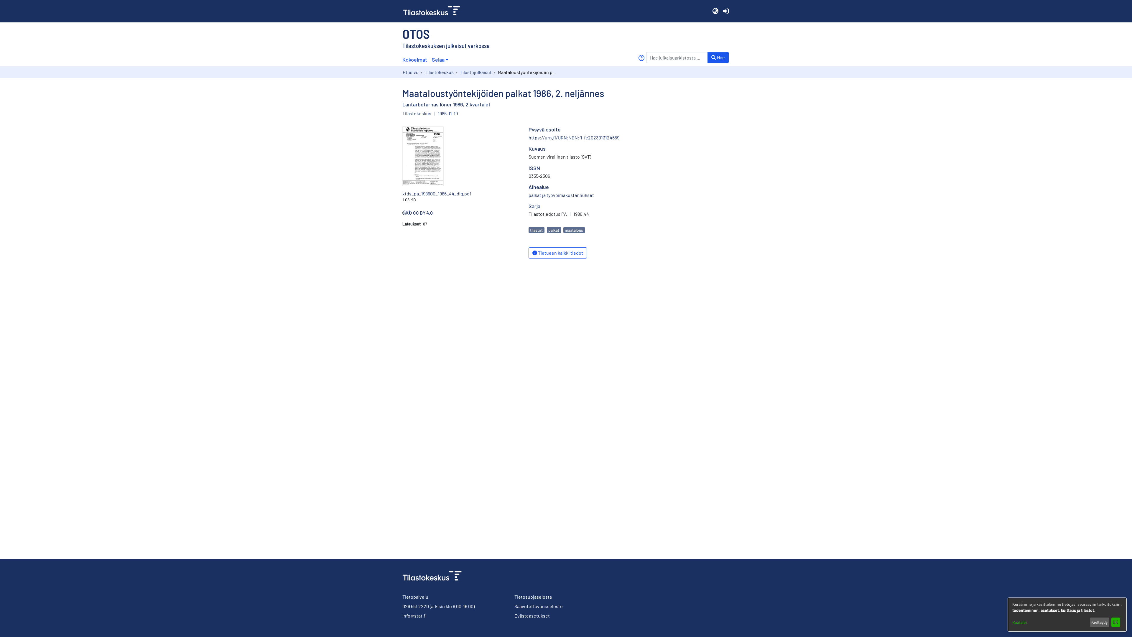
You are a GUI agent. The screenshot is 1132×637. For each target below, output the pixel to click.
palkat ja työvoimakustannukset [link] (561, 195)
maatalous (574, 230)
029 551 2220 (415, 606)
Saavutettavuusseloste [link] (538, 606)
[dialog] (1067, 614)
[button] (715, 11)
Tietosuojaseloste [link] (533, 597)
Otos (416, 34)
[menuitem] (440, 59)
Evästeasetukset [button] (532, 615)
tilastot (536, 230)
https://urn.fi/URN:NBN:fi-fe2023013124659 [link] (574, 137)
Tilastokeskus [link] (439, 72)
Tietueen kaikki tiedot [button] (560, 253)
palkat (553, 230)
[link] (433, 11)
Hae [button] (720, 57)
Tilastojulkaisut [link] (476, 72)
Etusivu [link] (411, 72)
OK (1115, 622)
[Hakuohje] (641, 58)
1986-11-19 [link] (448, 113)
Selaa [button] (438, 59)
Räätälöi (1019, 622)
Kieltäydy (1099, 622)
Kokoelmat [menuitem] (414, 59)
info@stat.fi (414, 615)
